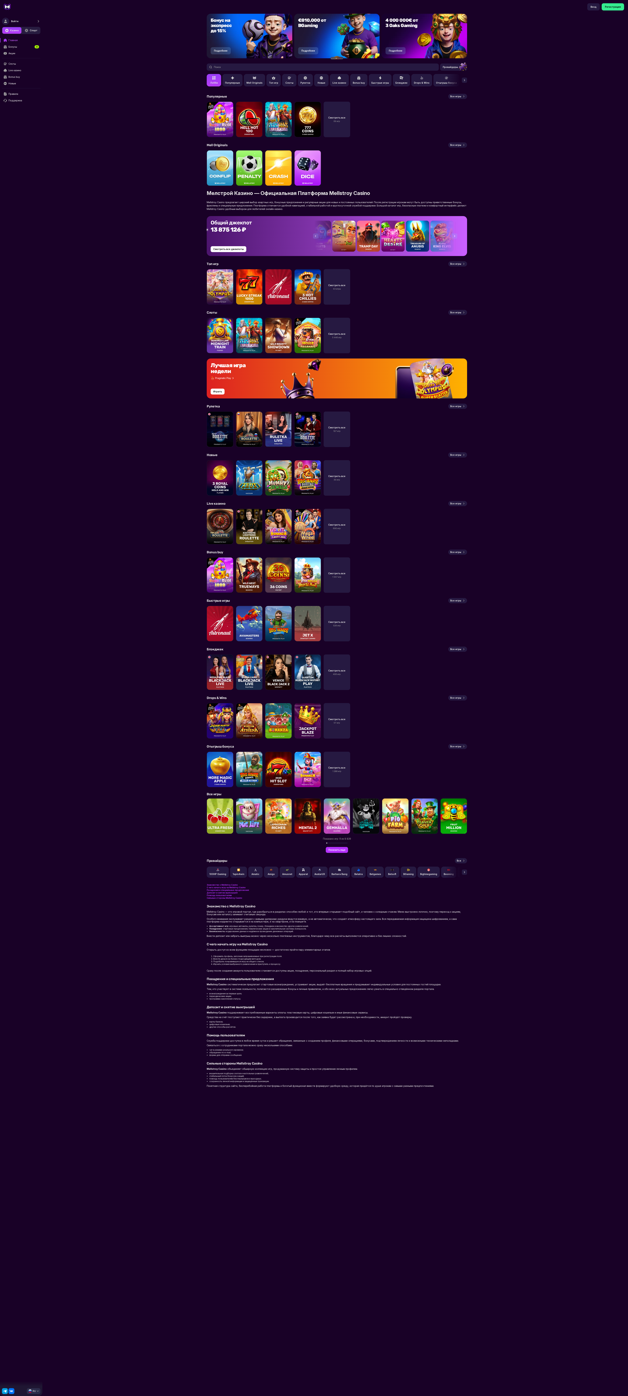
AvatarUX (319, 874)
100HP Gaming (217, 874)
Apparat (303, 874)
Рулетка (305, 82)
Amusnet (287, 874)
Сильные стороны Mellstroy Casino (224, 898)
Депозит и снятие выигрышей (222, 892)
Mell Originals (254, 82)
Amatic (255, 874)
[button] (331, 58)
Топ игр (273, 82)
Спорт (33, 30)
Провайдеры (450, 67)
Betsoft (392, 874)
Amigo (271, 874)
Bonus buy (359, 82)
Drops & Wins (421, 82)
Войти (14, 21)
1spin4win (238, 874)
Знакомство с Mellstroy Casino (222, 885)
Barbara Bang (339, 874)
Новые (321, 82)
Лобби (214, 82)
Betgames (375, 874)
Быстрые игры (380, 82)
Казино (14, 30)
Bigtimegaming (428, 874)
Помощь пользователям (219, 895)
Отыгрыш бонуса (446, 82)
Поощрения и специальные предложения (228, 890)
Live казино (339, 82)
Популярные (232, 82)
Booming (449, 874)
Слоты (289, 82)
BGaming (408, 874)
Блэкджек (401, 82)
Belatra (358, 874)
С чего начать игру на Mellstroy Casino (226, 887)
